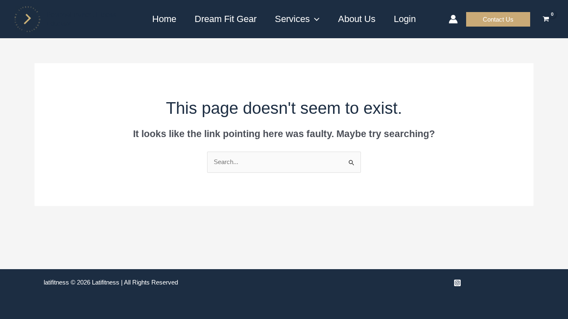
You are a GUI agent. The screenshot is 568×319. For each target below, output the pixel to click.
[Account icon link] (453, 19)
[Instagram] (457, 283)
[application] (314, 19)
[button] (498, 19)
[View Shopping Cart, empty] (545, 19)
